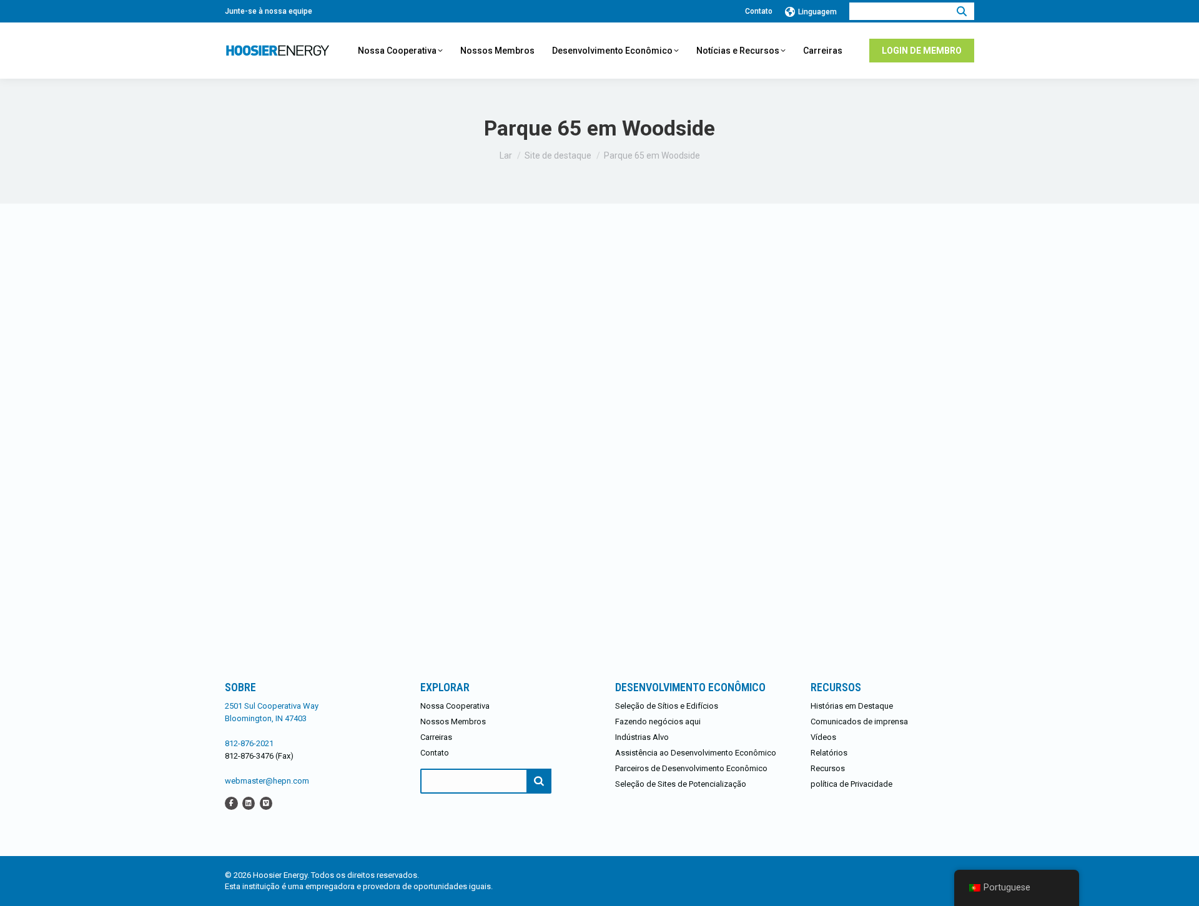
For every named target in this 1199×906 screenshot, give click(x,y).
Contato (758, 11)
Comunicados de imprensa (859, 721)
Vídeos (823, 737)
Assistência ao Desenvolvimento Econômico (695, 752)
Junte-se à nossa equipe (268, 11)
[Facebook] (231, 802)
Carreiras (436, 737)
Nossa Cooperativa (455, 706)
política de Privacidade (851, 784)
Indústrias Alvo (642, 737)
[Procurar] (962, 11)
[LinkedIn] (248, 802)
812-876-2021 (249, 743)
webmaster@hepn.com (267, 780)
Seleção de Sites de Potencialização (680, 784)
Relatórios (829, 752)
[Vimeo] (266, 802)
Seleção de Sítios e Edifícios (666, 706)
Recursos (828, 768)
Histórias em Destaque (852, 706)
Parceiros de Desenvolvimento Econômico (691, 768)
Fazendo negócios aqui (658, 721)
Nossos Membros (453, 721)
